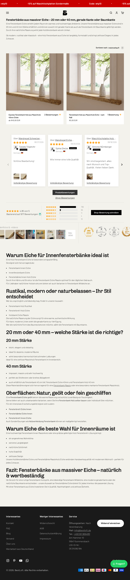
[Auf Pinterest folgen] (14, 560)
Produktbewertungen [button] (65, 192)
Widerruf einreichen (110, 523)
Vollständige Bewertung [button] (25, 182)
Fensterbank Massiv (62, 385)
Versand (10, 538)
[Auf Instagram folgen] (8, 560)
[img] (20, 142)
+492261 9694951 (82, 534)
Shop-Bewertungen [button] (65, 197)
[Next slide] (122, 164)
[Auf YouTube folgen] (20, 560)
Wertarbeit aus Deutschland (20, 549)
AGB (42, 528)
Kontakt (10, 523)
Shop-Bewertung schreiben (106, 212)
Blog (8, 533)
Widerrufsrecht (47, 523)
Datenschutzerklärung (51, 533)
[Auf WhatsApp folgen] (27, 560)
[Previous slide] (8, 164)
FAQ (8, 528)
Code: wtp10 (91, 3)
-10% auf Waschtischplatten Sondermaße (44, 3)
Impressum (45, 538)
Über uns (10, 543)
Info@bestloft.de (82, 530)
